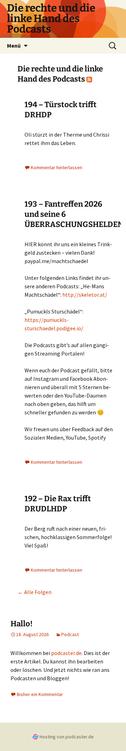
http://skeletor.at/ (84, 294)
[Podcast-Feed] (89, 79)
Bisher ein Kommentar (40, 694)
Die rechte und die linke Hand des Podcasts (60, 74)
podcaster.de (66, 652)
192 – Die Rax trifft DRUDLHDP (57, 504)
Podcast (70, 634)
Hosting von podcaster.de (67, 736)
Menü (14, 45)
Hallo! (21, 623)
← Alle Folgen (34, 591)
